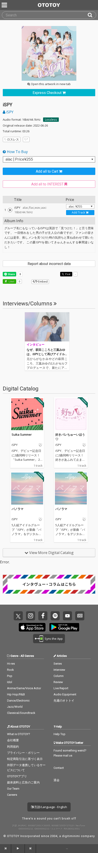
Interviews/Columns (28, 303)
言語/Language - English (50, 807)
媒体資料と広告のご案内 (23, 782)
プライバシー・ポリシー (23, 752)
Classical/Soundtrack (21, 713)
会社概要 (13, 740)
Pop (9, 676)
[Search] (92, 15)
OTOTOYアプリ (17, 776)
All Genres (27, 656)
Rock (10, 669)
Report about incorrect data (49, 264)
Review (58, 682)
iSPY (9, 111)
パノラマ (17, 509)
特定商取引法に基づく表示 (25, 759)
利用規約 (13, 746)
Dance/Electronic (18, 700)
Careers (12, 794)
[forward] (30, 848)
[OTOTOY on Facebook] (42, 615)
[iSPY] (10, 210)
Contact (59, 768)
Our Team (13, 788)
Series (58, 663)
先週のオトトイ (64, 700)
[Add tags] (26, 139)
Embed (42, 281)
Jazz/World (15, 706)
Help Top (59, 734)
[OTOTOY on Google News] (79, 615)
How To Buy (17, 151)
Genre (14, 656)
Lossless (51, 119)
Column (59, 676)
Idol (9, 682)
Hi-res (11, 663)
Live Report (61, 688)
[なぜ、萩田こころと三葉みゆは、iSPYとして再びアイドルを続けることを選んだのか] (47, 326)
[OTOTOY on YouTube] (67, 615)
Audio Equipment (65, 694)
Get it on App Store (32, 627)
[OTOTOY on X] (18, 615)
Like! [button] (11, 281)
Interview (59, 669)
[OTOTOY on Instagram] (30, 615)
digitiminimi (71, 836)
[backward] (5, 848)
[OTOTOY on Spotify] (55, 615)
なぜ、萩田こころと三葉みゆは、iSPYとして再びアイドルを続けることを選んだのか (46, 354)
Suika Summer (22, 434)
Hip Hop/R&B (16, 694)
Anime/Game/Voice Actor (24, 688)
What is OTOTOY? (18, 734)
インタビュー (35, 344)
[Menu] (5, 5)
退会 (56, 780)
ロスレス (13, 139)
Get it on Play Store (64, 627)
